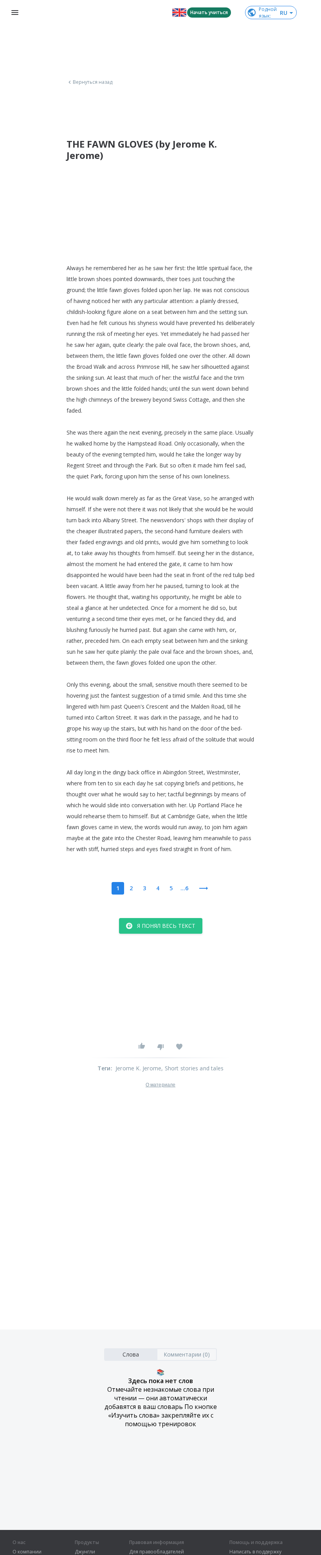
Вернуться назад (93, 82)
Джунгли (85, 1552)
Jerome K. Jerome (138, 1068)
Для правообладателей (156, 1552)
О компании (27, 1552)
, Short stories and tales (192, 1068)
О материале (160, 1085)
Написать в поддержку (255, 1552)
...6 (184, 888)
